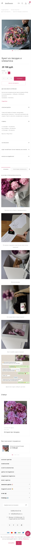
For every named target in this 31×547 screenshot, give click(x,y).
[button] (12, 50)
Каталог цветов (6, 459)
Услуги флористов (7, 468)
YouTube (17, 525)
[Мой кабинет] (26, 3)
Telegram (13, 525)
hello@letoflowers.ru (16, 514)
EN (19, 3)
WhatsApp (21, 525)
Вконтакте (9, 525)
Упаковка (5, 169)
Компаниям (5, 463)
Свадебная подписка (8, 476)
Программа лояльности (19, 169)
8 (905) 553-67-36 (16, 510)
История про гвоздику (11, 432)
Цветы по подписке (7, 472)
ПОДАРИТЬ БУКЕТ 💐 (7, 489)
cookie (12, 537)
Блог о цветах (5, 480)
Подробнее (4, 101)
